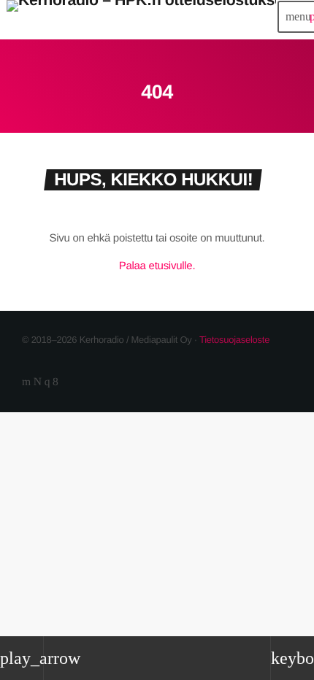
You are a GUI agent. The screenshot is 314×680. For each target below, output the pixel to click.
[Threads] (38, 381)
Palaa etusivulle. (157, 266)
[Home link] (141, 17)
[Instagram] (47, 381)
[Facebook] (55, 381)
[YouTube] (26, 381)
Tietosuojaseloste (234, 339)
